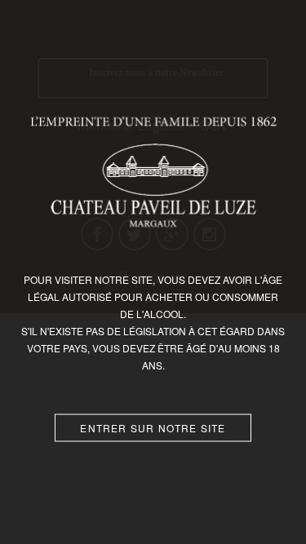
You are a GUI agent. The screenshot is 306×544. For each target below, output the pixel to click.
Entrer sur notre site (152, 427)
